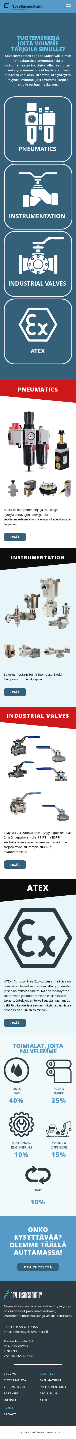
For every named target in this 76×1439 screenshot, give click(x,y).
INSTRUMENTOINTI (53, 1387)
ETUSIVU (10, 1374)
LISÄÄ (15, 537)
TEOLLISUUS (49, 1393)
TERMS (9, 1407)
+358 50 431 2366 (24, 1327)
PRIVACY (10, 1414)
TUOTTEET (47, 1374)
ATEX (43, 1400)
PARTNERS (11, 1393)
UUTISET (10, 1400)
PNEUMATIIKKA (51, 1380)
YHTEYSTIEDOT (15, 1387)
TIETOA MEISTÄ (15, 1380)
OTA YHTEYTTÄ (38, 1267)
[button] (68, 6)
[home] (23, 6)
